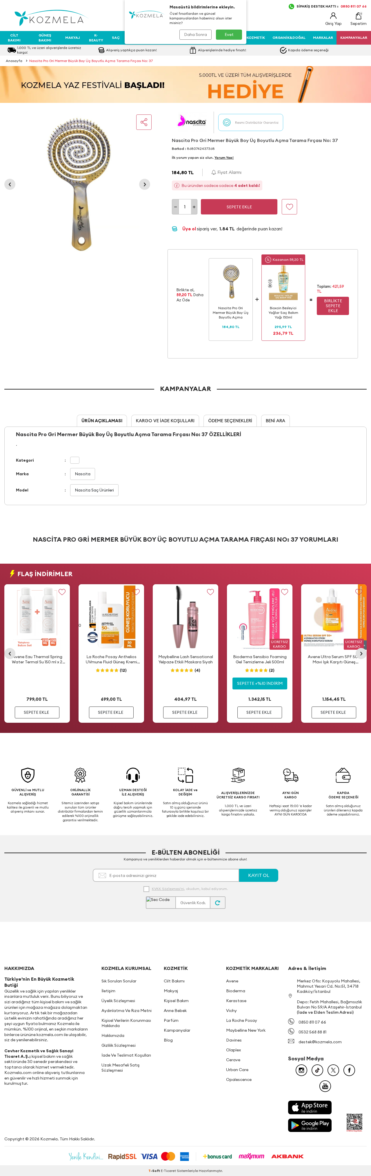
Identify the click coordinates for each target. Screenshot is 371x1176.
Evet (229, 34)
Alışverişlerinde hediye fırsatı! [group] (222, 50)
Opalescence (239, 1079)
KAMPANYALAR (353, 37)
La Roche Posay (241, 1020)
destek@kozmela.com (320, 1041)
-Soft (154, 1170)
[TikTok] (317, 1070)
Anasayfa (14, 61)
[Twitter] (333, 1070)
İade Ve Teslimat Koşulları (126, 1055)
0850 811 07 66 (312, 1022)
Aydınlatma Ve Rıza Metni (126, 1010)
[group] (77, 184)
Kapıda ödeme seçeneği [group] (308, 50)
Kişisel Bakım (176, 1000)
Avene (232, 981)
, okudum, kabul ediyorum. (190, 888)
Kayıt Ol (258, 875)
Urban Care (237, 1069)
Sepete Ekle (239, 207)
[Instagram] (301, 1070)
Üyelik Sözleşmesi (118, 1000)
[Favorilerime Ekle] (62, 592)
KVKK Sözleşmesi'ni (168, 888)
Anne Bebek (175, 1010)
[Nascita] (192, 122)
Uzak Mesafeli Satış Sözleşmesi (120, 1067)
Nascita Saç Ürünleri (94, 490)
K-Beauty (96, 37)
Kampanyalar (177, 1030)
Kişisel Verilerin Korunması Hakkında (126, 1023)
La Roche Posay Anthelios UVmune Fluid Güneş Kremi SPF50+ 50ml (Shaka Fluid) (111, 659)
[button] (9, 184)
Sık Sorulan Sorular (119, 981)
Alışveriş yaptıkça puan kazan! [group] (131, 50)
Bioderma (235, 990)
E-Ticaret (168, 1170)
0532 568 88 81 (312, 1032)
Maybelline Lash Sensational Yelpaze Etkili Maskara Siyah (185, 659)
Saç (116, 37)
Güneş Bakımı (45, 37)
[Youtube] (325, 1086)
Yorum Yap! (224, 157)
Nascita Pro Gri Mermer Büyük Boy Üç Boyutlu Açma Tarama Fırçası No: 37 (91, 61)
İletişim (108, 990)
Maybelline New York (245, 1030)
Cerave (233, 1059)
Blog (168, 1040)
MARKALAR (323, 37)
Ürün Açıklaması (101, 420)
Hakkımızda (112, 1035)
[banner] (185, 84)
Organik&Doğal (288, 37)
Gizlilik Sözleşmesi (118, 1045)
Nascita (82, 473)
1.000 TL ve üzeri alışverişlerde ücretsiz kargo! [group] (49, 49)
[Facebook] (349, 1070)
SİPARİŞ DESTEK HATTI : (332, 6)
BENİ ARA (275, 420)
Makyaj (72, 37)
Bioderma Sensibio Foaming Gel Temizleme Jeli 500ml (260, 659)
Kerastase (236, 1000)
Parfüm (171, 1020)
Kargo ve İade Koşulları (165, 420)
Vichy (231, 1010)
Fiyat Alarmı (228, 172)
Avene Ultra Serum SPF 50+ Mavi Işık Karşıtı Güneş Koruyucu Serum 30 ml (334, 659)
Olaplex (233, 1050)
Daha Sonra (195, 34)
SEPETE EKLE (36, 712)
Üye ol (189, 229)
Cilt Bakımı (14, 37)
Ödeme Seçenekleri (230, 420)
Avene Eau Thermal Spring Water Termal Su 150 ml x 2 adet (37, 659)
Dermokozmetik (249, 37)
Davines (234, 1040)
